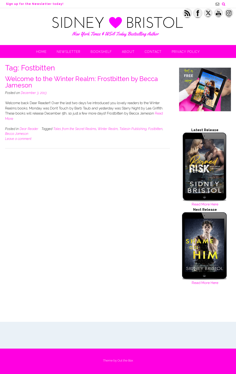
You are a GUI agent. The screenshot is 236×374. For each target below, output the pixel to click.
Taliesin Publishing (133, 129)
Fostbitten (155, 129)
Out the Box (125, 360)
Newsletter (68, 52)
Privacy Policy (186, 52)
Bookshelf (101, 52)
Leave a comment (18, 139)
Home (41, 52)
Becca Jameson (16, 134)
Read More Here (205, 204)
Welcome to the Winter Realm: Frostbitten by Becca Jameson (81, 82)
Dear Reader (29, 129)
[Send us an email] (217, 4)
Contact (153, 52)
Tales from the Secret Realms (74, 129)
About (128, 52)
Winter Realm (108, 129)
